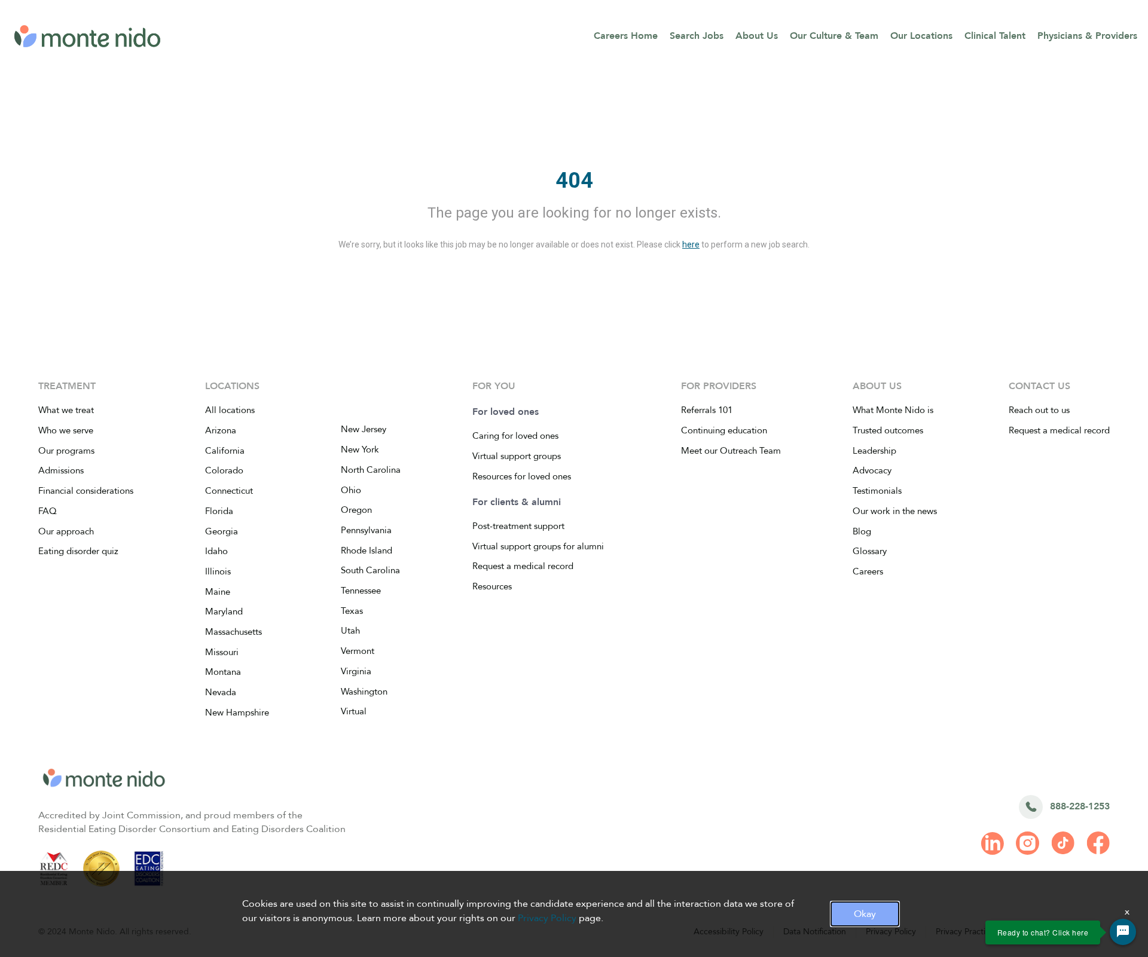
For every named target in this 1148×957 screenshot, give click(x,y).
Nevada (220, 692)
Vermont (357, 651)
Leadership (874, 451)
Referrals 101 (706, 410)
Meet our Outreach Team (731, 451)
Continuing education (724, 430)
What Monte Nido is (893, 410)
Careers (868, 571)
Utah (350, 631)
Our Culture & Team (834, 35)
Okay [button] (865, 914)
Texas (352, 611)
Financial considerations (85, 491)
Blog (862, 531)
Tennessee (361, 591)
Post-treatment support (518, 526)
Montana (223, 672)
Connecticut (229, 491)
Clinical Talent (994, 35)
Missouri (222, 652)
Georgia (221, 531)
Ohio (351, 490)
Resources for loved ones (521, 476)
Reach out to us (1039, 410)
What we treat (66, 410)
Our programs (66, 451)
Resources (492, 586)
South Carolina (370, 570)
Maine (217, 592)
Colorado (224, 470)
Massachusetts (233, 632)
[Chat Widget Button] (1123, 932)
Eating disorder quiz (78, 551)
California (225, 451)
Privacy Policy (547, 918)
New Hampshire (237, 712)
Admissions (61, 470)
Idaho (216, 551)
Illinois (218, 571)
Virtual (354, 711)
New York (360, 449)
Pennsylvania (366, 530)
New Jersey (363, 429)
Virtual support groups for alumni (538, 546)
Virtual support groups (516, 456)
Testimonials (877, 491)
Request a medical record (522, 566)
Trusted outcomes (888, 430)
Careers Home (626, 35)
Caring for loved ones (515, 436)
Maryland (224, 611)
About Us (756, 35)
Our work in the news (895, 511)
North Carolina (371, 470)
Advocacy (872, 470)
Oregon (356, 510)
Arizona (220, 430)
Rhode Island (366, 551)
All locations (230, 410)
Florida (219, 511)
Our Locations (921, 35)
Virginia (356, 671)
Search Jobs (696, 35)
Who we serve (65, 430)
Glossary (870, 551)
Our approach (66, 531)
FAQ (47, 511)
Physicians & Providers (1087, 35)
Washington (364, 692)
